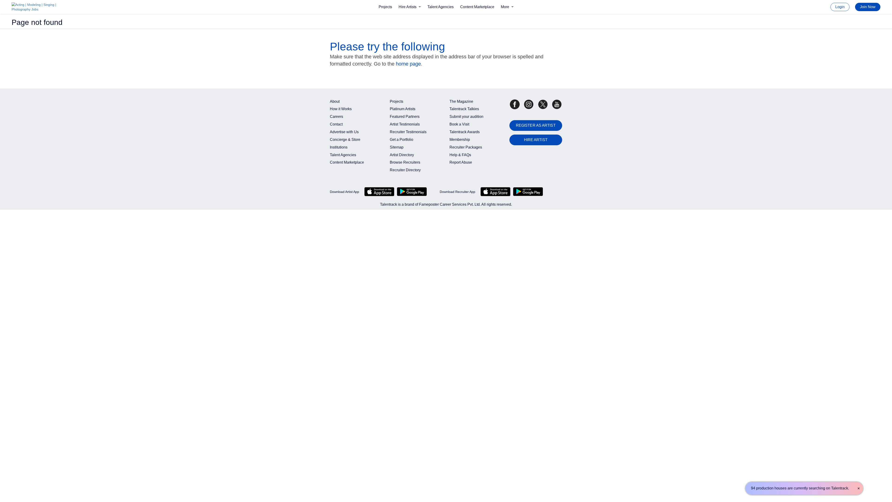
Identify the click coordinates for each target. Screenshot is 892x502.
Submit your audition (466, 117)
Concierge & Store (345, 140)
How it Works (341, 109)
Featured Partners (405, 117)
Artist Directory (402, 155)
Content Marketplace (477, 7)
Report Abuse (460, 162)
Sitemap (396, 147)
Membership (459, 140)
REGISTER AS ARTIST (536, 125)
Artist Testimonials (405, 124)
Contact (336, 124)
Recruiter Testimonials (408, 132)
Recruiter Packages (465, 147)
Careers (336, 117)
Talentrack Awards (464, 132)
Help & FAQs (460, 155)
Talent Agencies (440, 7)
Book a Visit (459, 124)
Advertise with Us (344, 132)
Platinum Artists (402, 109)
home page (408, 64)
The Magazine (461, 101)
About (335, 101)
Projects (385, 7)
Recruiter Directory (405, 170)
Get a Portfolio (401, 140)
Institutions (339, 147)
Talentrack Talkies (464, 109)
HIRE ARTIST (536, 140)
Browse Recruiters (405, 162)
